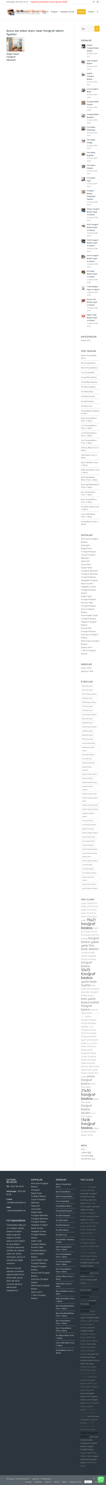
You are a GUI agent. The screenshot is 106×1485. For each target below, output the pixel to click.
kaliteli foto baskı (88, 829)
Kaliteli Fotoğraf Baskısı (89, 368)
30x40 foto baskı (87, 735)
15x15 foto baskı (87, 706)
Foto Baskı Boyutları (88, 396)
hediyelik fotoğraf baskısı (88, 814)
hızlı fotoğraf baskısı (89, 825)
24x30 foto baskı (87, 731)
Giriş (83, 1149)
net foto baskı (93, 1416)
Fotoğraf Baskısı (88, 577)
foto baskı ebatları (88, 754)
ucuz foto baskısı (87, 869)
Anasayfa (85, 545)
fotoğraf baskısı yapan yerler (90, 799)
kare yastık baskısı (88, 841)
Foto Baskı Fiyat (86, 406)
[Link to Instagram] (98, 2)
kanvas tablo (85, 1290)
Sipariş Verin (86, 647)
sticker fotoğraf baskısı (90, 861)
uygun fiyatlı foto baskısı (88, 878)
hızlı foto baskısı (87, 820)
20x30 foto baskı (87, 723)
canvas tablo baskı (88, 743)
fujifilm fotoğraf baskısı (90, 809)
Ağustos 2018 (87, 671)
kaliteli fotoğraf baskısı (90, 833)
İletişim (84, 593)
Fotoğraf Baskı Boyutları (89, 382)
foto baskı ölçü (87, 759)
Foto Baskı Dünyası (87, 401)
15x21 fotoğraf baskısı (89, 714)
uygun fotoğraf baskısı (89, 1318)
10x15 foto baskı (87, 690)
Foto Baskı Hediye (87, 391)
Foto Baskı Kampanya (88, 387)
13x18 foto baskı (87, 698)
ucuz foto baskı (87, 865)
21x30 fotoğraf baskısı (89, 727)
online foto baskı (87, 845)
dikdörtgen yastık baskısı (88, 748)
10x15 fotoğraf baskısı (89, 694)
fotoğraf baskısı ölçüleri (90, 805)
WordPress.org (88, 1159)
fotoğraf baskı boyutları (87, 768)
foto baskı (91, 1344)
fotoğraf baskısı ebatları (87, 788)
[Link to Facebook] (94, 2)
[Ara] (98, 11)
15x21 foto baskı (87, 710)
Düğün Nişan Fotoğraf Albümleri (12, 56)
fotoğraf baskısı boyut (89, 782)
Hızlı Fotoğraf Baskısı (88, 363)
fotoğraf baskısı (87, 778)
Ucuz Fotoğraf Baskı (88, 372)
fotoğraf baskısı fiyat (89, 794)
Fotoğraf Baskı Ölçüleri (89, 377)
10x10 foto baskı (87, 686)
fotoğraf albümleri (88, 763)
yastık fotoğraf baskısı (89, 888)
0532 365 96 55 (22, 2)
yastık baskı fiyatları (89, 884)
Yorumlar (87, 1155)
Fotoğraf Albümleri (89, 574)
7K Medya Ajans (45, 1479)
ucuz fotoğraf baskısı (89, 873)
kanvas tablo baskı (88, 837)
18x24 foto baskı (87, 719)
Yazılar (86, 1152)
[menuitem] (12, 11)
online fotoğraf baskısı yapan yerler (89, 854)
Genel (83, 340)
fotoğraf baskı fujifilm (89, 774)
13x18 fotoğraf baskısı (89, 702)
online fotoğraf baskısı (89, 849)
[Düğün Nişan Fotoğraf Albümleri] (15, 44)
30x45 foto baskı (87, 739)
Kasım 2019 (86, 668)
